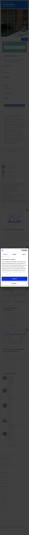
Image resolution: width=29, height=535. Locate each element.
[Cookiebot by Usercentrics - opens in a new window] (21, 250)
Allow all (14, 278)
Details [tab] (14, 254)
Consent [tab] (5, 254)
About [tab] (23, 254)
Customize (13, 283)
